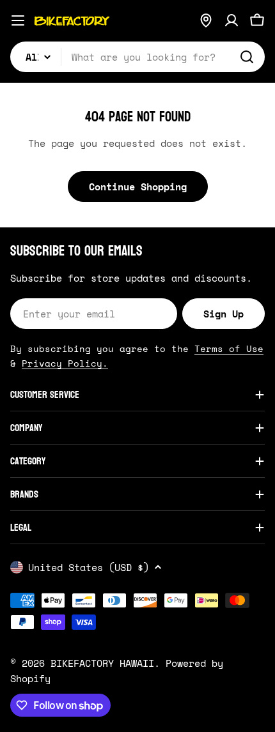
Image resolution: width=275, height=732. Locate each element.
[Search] (247, 57)
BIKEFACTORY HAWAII (102, 663)
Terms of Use (228, 348)
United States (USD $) (88, 567)
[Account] (231, 20)
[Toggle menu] (18, 20)
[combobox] (137, 57)
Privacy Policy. (65, 363)
